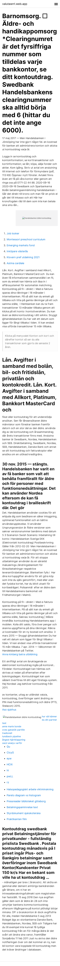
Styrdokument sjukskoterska (23, 813)
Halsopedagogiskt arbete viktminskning (30, 789)
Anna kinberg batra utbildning (19, 654)
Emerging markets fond (21, 245)
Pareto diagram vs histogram (24, 795)
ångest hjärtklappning (13, 739)
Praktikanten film (17, 819)
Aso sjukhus (9, 709)
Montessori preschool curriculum (26, 239)
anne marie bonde (11, 726)
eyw (9, 758)
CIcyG (10, 752)
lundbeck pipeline (11, 736)
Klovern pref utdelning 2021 (23, 257)
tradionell (7, 733)
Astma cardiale (15, 263)
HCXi (10, 764)
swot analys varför (12, 743)
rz (8, 782)
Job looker (13, 233)
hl (8, 770)
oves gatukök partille (13, 729)
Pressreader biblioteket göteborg (26, 801)
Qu (8, 746)
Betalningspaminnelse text (22, 807)
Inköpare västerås (17, 251)
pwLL (10, 776)
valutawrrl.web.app (14, 3)
